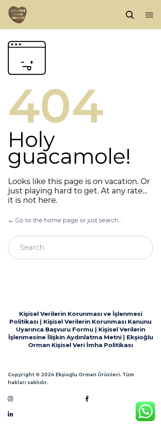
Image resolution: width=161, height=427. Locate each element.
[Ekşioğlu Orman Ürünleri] (17, 14)
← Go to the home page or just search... (65, 220)
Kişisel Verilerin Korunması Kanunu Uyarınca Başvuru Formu (84, 325)
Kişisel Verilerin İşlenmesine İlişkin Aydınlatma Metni (76, 333)
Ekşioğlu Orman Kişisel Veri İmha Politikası (90, 341)
